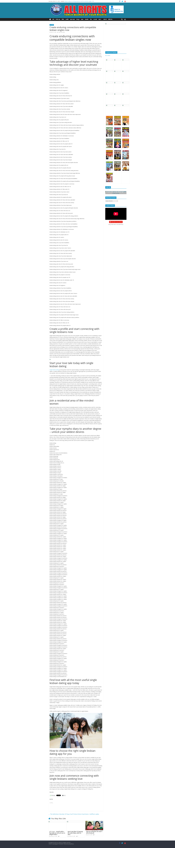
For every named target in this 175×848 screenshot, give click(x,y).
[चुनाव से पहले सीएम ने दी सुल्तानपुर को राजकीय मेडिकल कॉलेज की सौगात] (76, 821)
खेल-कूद (77, 19)
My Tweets (107, 55)
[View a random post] (124, 19)
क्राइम (82, 19)
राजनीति (67, 19)
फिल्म (91, 19)
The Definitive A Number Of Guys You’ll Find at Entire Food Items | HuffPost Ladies (83, 1)
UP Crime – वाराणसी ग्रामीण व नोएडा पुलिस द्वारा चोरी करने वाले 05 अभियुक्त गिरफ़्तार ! (57, 833)
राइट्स (100, 19)
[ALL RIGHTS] (50, 19)
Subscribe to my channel (116, 220)
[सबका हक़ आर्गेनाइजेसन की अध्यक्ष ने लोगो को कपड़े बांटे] (94, 821)
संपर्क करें (105, 19)
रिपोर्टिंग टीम (110, 19)
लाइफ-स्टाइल (72, 19)
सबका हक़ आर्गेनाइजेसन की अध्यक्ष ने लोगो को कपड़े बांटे (94, 832)
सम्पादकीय (86, 19)
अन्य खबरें (95, 19)
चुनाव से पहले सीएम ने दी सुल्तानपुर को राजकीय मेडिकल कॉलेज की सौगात (75, 833)
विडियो (63, 19)
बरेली (53, 19)
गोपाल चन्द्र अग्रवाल (62, 32)
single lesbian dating (54, 369)
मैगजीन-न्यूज (58, 19)
